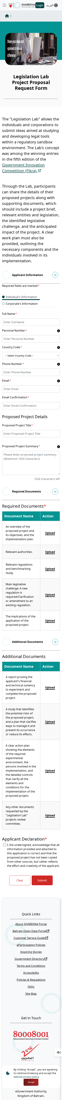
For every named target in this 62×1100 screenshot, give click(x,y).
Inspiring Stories (31, 952)
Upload (50, 533)
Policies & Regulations (31, 980)
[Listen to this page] (59, 1053)
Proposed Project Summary (21, 446)
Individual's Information (21, 297)
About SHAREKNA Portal (31, 924)
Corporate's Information (22, 304)
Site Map (31, 994)
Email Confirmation (15, 397)
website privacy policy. (26, 1076)
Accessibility (31, 973)
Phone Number (13, 364)
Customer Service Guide (29, 938)
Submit (42, 880)
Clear (20, 880)
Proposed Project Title (17, 425)
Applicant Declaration (24, 838)
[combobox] (31, 355)
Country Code (12, 347)
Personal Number (14, 330)
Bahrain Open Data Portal (29, 931)
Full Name (9, 314)
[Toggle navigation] (4, 5)
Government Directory (29, 959)
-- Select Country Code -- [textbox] (19, 355)
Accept (31, 1082)
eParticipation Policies (31, 945)
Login (39, 5)
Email (6, 381)
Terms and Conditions (31, 966)
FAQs (31, 987)
